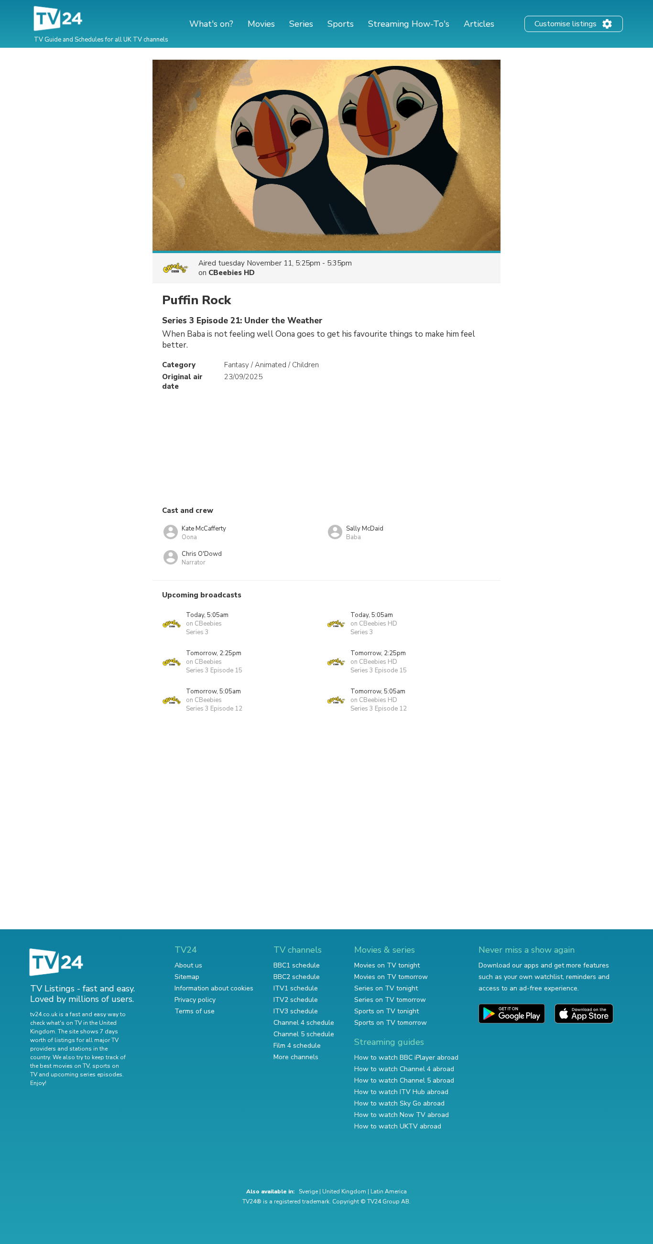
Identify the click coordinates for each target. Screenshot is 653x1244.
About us (188, 965)
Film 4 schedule (297, 1045)
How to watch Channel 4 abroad (404, 1069)
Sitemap (186, 976)
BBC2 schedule (296, 976)
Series (301, 24)
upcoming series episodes (86, 1074)
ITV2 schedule (295, 999)
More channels (295, 1057)
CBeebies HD (231, 272)
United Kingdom (344, 1191)
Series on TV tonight (386, 988)
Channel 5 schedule (303, 1034)
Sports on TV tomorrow (390, 1022)
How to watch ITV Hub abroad (401, 1091)
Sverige (308, 1191)
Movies (261, 24)
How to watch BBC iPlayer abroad (406, 1057)
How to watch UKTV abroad (397, 1126)
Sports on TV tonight (386, 1011)
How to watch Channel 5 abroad (404, 1080)
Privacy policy (195, 999)
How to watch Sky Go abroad (399, 1103)
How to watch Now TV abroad (401, 1114)
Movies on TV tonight (387, 965)
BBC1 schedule (296, 965)
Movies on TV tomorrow (391, 976)
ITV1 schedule (295, 988)
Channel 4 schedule (303, 1022)
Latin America (388, 1191)
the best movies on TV (59, 1066)
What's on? (211, 24)
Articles (479, 24)
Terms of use (194, 1011)
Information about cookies (213, 988)
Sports (340, 24)
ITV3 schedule (295, 1011)
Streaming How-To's (408, 24)
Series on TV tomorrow (390, 999)
